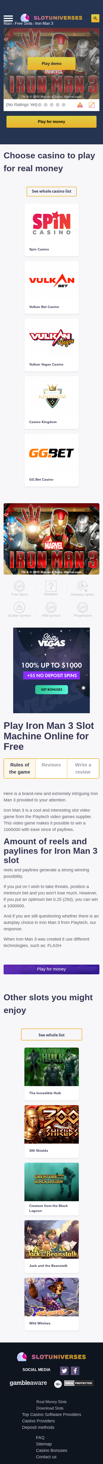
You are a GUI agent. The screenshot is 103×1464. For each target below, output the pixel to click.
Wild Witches (40, 1323)
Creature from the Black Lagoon (48, 1208)
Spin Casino (39, 249)
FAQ (40, 1437)
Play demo (52, 63)
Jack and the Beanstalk (48, 1266)
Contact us (46, 1456)
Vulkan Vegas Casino (46, 364)
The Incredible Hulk (45, 1093)
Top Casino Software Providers (51, 1414)
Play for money (51, 122)
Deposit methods (38, 1427)
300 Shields (38, 1150)
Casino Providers (38, 1421)
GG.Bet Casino (41, 479)
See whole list (52, 1035)
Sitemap (44, 1444)
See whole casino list (51, 191)
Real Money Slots (51, 1402)
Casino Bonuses (51, 1450)
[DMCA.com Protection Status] (77, 1384)
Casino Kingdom (43, 422)
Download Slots (49, 1408)
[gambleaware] (28, 1384)
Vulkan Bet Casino (44, 307)
